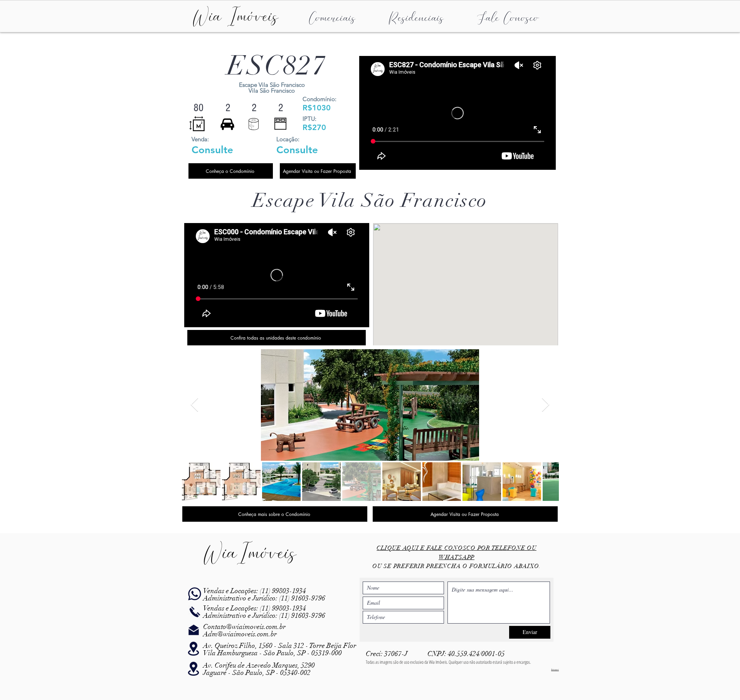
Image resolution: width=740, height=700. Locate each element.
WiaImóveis (250, 552)
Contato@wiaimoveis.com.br (244, 626)
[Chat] (194, 594)
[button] (332, 16)
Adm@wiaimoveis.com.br (240, 634)
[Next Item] (545, 405)
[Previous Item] (194, 405)
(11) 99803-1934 (282, 591)
